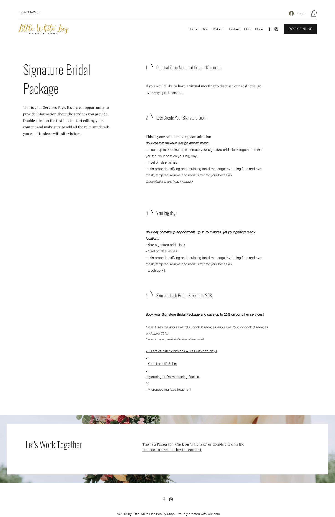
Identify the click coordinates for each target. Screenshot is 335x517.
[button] (314, 13)
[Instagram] (276, 29)
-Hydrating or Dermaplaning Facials (172, 377)
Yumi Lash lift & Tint (162, 364)
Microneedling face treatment (169, 389)
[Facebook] (269, 29)
